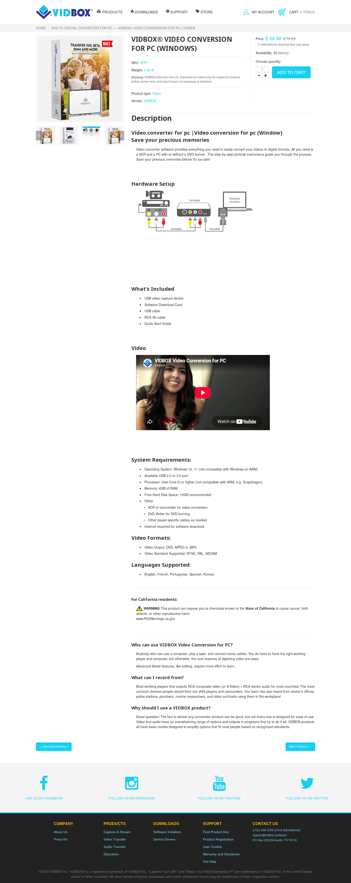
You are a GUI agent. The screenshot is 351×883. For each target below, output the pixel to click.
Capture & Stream (117, 832)
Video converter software (155, 149)
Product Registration (218, 839)
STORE (206, 11)
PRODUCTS (111, 11)
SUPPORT (178, 11)
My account (263, 12)
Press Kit (60, 839)
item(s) (302, 12)
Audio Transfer (115, 847)
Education (111, 854)
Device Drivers (164, 839)
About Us (61, 832)
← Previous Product (54, 746)
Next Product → (300, 746)
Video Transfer (115, 839)
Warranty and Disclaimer (221, 854)
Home (41, 28)
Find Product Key (216, 832)
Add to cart (291, 72)
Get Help (209, 861)
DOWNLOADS (146, 11)
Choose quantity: (268, 61)
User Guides (212, 847)
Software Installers (167, 832)
